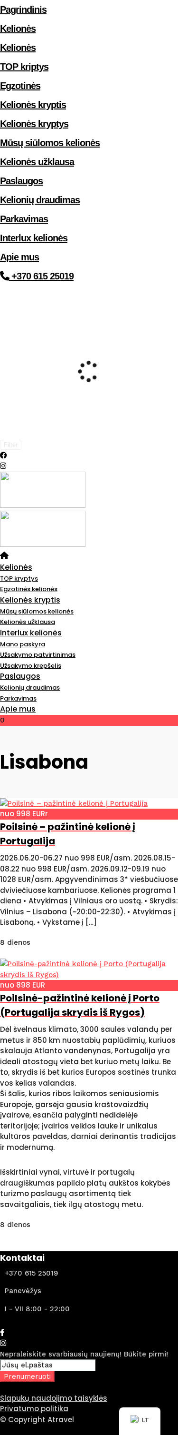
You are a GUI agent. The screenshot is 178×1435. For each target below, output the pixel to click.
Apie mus (19, 257)
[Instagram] (3, 466)
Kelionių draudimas (40, 200)
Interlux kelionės (33, 238)
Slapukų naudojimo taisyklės (53, 1398)
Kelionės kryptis (33, 104)
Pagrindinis (23, 9)
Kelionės (18, 28)
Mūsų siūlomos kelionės (50, 143)
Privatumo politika (34, 1409)
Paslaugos (21, 181)
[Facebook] (2, 1332)
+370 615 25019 (41, 276)
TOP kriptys (24, 66)
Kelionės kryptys (34, 124)
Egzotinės (20, 85)
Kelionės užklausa (37, 162)
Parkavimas (24, 219)
